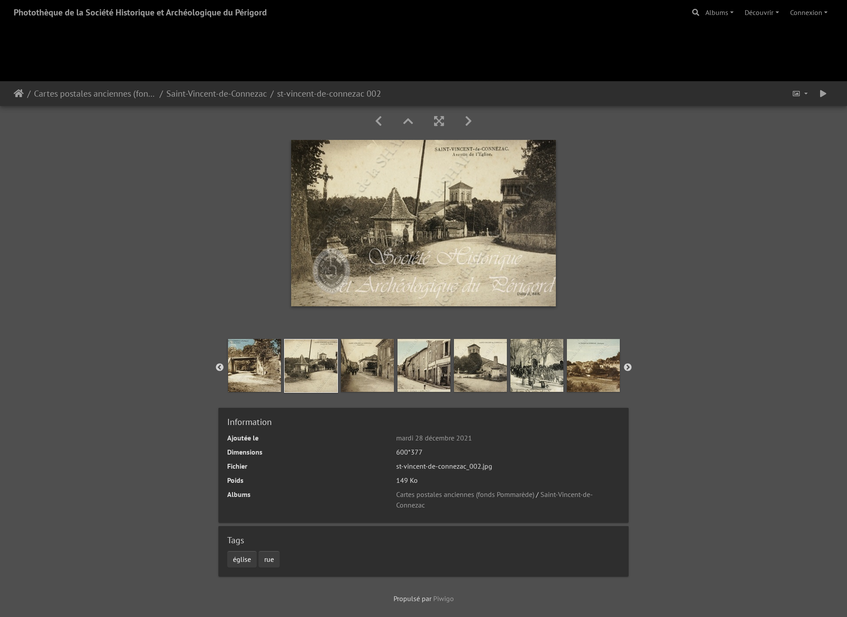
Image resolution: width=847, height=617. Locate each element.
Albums (716, 12)
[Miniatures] (408, 121)
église (242, 559)
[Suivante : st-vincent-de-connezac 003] (468, 121)
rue (269, 559)
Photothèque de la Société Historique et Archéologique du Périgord (140, 12)
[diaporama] (823, 93)
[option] (254, 365)
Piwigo (443, 598)
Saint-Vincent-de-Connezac (216, 93)
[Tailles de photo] (799, 93)
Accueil (19, 93)
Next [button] (627, 367)
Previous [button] (219, 367)
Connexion (806, 12)
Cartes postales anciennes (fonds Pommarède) (95, 93)
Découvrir (759, 12)
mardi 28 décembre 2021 (434, 437)
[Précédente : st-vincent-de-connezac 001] (378, 121)
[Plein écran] (439, 121)
